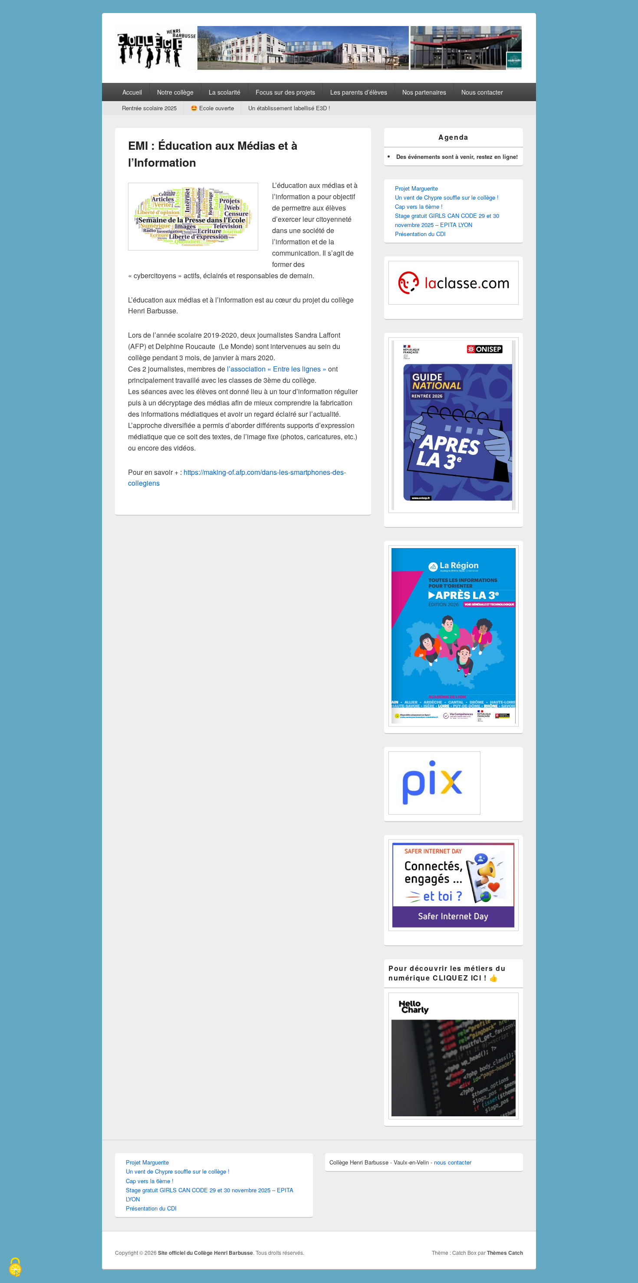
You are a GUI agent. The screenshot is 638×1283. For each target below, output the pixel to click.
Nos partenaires (424, 92)
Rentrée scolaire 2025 (149, 108)
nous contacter (452, 1162)
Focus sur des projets (285, 92)
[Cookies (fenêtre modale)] (15, 1268)
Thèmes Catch (505, 1253)
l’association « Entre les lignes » (277, 369)
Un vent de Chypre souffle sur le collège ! (447, 197)
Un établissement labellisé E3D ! (289, 108)
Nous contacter (482, 92)
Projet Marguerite (416, 188)
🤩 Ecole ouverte (212, 108)
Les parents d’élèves (358, 92)
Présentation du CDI (420, 234)
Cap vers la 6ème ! (419, 206)
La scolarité (224, 92)
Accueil (132, 92)
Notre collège (175, 92)
